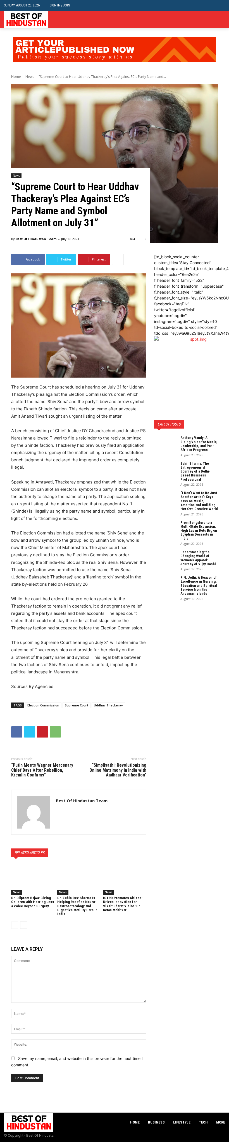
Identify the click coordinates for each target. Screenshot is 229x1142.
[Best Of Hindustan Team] (33, 812)
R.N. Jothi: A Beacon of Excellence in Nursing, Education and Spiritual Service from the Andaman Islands (198, 585)
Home (16, 76)
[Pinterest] (42, 732)
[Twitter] (222, 19)
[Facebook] (205, 19)
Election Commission (43, 705)
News (29, 76)
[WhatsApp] (55, 732)
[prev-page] (14, 925)
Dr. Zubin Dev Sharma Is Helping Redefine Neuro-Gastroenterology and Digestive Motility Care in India (77, 906)
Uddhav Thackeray (108, 705)
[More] (118, 259)
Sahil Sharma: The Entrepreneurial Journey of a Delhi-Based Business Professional (195, 471)
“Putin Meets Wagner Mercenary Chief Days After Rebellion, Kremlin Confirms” (42, 770)
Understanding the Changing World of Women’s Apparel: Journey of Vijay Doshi (198, 558)
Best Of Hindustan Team (36, 239)
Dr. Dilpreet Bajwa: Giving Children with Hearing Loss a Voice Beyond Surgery (32, 902)
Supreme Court (76, 705)
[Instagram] (213, 19)
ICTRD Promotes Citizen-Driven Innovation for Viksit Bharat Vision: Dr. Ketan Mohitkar (123, 904)
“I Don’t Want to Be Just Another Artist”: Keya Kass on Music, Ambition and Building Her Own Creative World (199, 501)
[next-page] (23, 925)
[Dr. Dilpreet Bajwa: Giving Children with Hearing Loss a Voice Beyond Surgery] (32, 879)
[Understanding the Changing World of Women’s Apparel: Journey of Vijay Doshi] (165, 558)
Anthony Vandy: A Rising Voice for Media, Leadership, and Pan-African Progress (199, 444)
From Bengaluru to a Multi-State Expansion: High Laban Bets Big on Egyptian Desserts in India (198, 530)
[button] (220, 5)
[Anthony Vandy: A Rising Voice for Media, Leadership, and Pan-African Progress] (165, 444)
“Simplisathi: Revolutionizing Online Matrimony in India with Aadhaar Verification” (117, 770)
